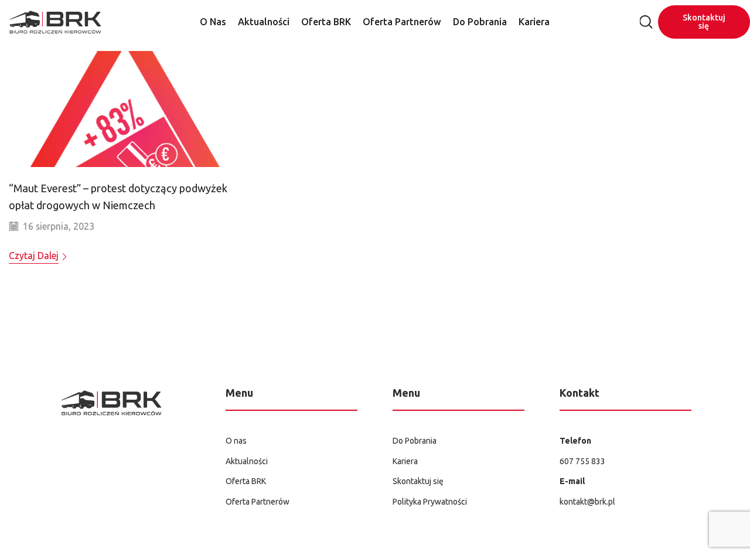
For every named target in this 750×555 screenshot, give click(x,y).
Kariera (534, 21)
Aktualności (263, 21)
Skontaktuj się (704, 21)
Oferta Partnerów (402, 21)
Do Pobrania (480, 21)
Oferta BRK (326, 21)
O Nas (213, 21)
